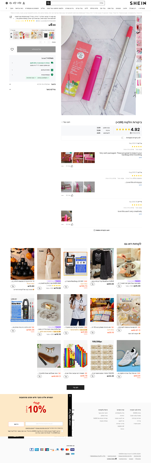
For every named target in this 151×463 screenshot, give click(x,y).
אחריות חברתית (136, 418)
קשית (110, 13)
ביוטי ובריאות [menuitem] (19, 8)
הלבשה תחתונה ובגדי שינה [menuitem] (55, 8)
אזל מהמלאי (36, 49)
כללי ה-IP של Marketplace (97, 456)
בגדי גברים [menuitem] (79, 8)
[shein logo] (138, 3)
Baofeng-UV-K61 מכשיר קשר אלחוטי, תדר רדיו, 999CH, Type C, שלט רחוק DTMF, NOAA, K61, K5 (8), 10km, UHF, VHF (75, 281)
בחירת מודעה (123, 459)
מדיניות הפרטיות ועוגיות (125, 456)
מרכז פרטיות (137, 456)
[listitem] (51, 35)
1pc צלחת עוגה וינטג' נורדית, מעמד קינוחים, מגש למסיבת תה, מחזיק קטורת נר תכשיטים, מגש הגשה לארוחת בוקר (49, 329)
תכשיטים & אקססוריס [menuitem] (32, 8)
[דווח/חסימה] (62, 166)
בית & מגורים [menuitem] (69, 8)
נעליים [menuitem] (43, 8)
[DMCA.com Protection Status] (67, 454)
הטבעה (131, 459)
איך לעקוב (121, 421)
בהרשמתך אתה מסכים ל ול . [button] (44, 428)
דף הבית (139, 13)
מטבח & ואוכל (123, 13)
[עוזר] (72, 166)
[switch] (123, 138)
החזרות (122, 415)
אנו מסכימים (70, 445)
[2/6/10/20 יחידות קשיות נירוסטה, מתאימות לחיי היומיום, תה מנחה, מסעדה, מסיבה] (34, 35)
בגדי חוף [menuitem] (102, 8)
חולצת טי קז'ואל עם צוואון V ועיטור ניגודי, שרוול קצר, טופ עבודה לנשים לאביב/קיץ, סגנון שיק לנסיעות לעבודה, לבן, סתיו (75, 327)
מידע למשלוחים (119, 413)
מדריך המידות (120, 423)
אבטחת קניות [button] (45, 74)
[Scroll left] (9, 8)
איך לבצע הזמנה (119, 418)
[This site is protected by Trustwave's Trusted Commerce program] (72, 454)
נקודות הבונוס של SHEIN (100, 418)
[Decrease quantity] (48, 42)
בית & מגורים (132, 13)
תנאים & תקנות (112, 456)
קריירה (139, 421)
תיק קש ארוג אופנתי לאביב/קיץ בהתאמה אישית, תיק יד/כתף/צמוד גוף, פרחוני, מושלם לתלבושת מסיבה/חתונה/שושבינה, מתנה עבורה (128, 327)
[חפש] (48, 3)
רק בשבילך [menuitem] (132, 8)
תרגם (140, 157)
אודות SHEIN (137, 413)
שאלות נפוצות (104, 421)
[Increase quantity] (40, 42)
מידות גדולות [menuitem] (94, 8)
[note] (23, 289)
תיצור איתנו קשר (103, 413)
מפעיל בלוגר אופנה (135, 415)
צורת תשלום (104, 415)
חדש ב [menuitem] (125, 8)
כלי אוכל (116, 13)
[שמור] (12, 49)
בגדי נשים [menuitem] (111, 8)
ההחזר (122, 429)
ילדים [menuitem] (86, 8)
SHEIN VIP (121, 426)
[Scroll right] (6, 8)
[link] (19, 3)
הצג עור (75, 387)
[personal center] (23, 3)
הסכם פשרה (137, 423)
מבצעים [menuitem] (118, 8)
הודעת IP (138, 459)
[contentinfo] (41, 449)
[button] (10, 3)
